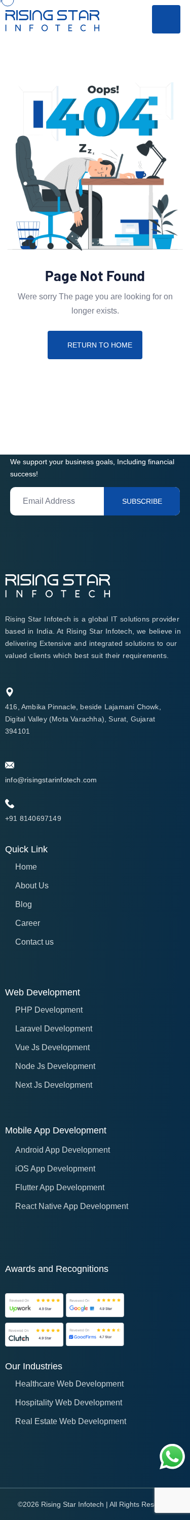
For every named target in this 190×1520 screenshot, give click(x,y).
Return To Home (99, 345)
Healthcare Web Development (69, 1383)
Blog (23, 904)
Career (27, 923)
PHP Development (49, 1010)
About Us (32, 885)
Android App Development (62, 1150)
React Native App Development (71, 1206)
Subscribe (142, 501)
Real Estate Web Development (70, 1421)
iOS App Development (55, 1168)
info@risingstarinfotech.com (51, 780)
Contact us (34, 942)
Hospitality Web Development (68, 1402)
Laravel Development (53, 1028)
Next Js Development (53, 1085)
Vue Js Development (52, 1047)
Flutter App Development (59, 1187)
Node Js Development (55, 1066)
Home (26, 866)
